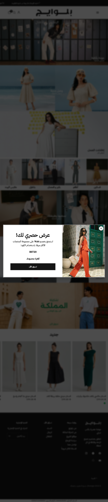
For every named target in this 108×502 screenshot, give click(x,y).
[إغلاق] (101, 228)
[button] (32, 266)
